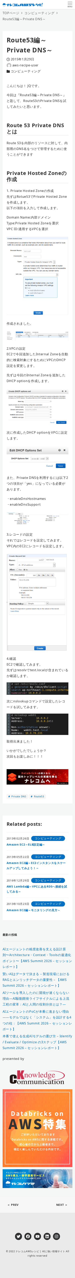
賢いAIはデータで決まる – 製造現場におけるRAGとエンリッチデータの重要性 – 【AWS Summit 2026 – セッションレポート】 (36, 980)
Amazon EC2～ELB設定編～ (26, 844)
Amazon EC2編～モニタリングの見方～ (33, 910)
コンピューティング (26, 71)
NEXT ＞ (62, 1205)
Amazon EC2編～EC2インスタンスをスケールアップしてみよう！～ (36, 865)
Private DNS (18, 796)
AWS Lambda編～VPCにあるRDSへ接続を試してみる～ (37, 889)
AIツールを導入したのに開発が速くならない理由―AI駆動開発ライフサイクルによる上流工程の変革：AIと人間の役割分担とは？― (36, 998)
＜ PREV (13, 1205)
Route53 (38, 796)
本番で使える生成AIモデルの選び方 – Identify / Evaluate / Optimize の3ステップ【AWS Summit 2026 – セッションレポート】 (37, 1042)
